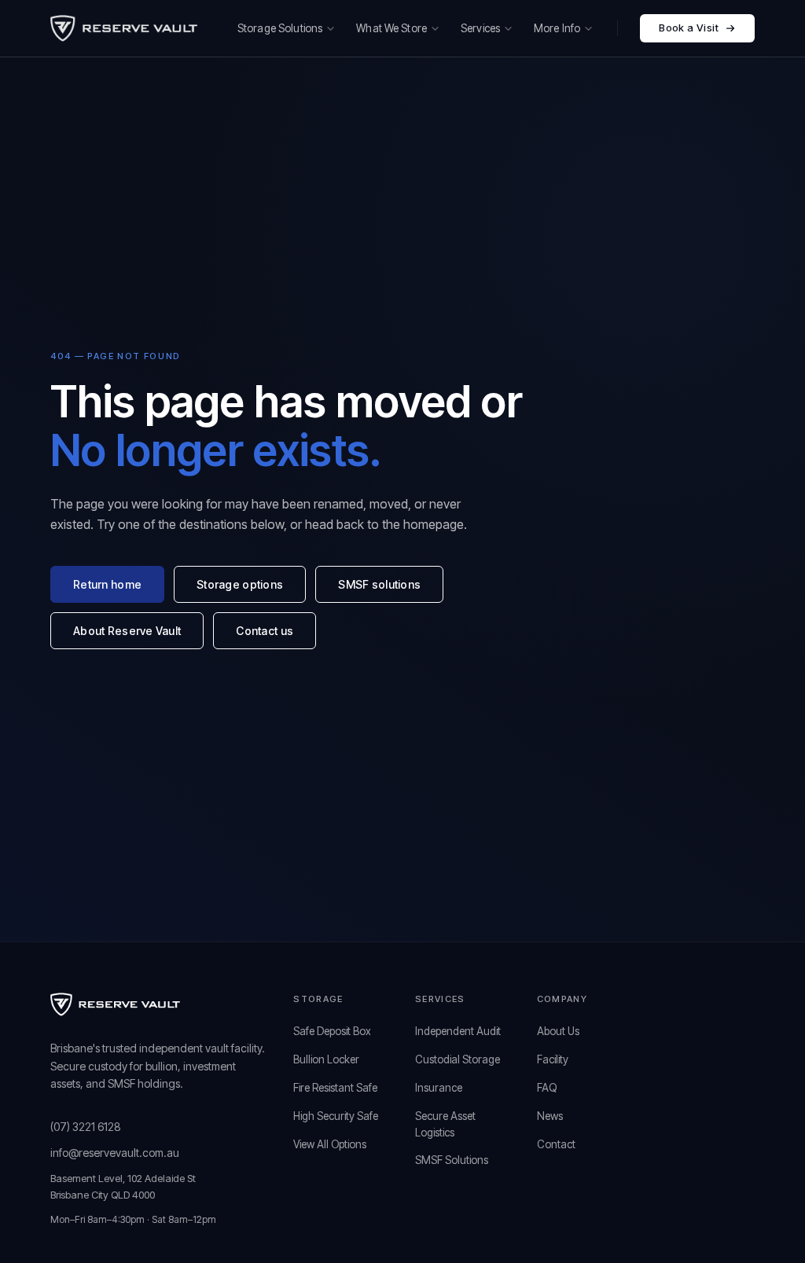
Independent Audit (458, 1031)
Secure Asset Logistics (445, 1124)
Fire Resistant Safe (335, 1087)
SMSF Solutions (451, 1160)
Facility (552, 1059)
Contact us (264, 630)
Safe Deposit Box (332, 1031)
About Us (558, 1031)
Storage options (240, 584)
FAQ (547, 1087)
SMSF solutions (379, 584)
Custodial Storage (457, 1059)
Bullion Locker (326, 1059)
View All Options (329, 1144)
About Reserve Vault (127, 630)
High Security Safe (335, 1116)
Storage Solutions (279, 28)
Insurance (438, 1087)
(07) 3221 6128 (85, 1126)
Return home (107, 584)
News (550, 1116)
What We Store (391, 28)
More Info (557, 28)
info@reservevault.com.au (114, 1152)
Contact (556, 1144)
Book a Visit (689, 27)
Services (480, 28)
